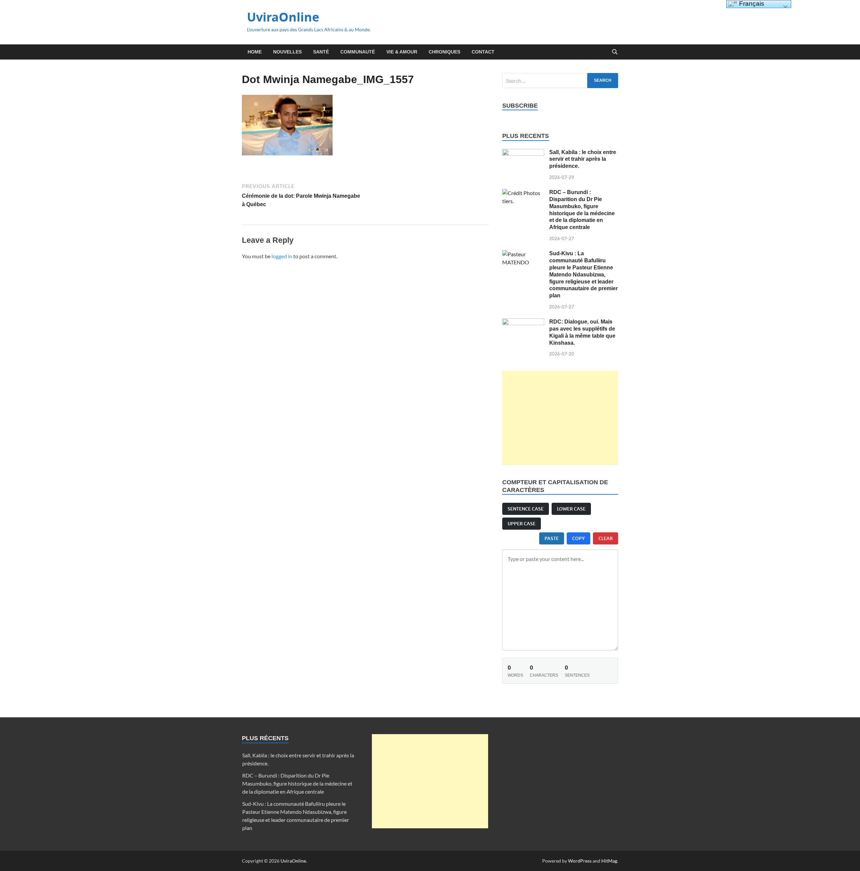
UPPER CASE (521, 523)
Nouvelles (287, 51)
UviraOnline (283, 17)
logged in (281, 256)
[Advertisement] (560, 418)
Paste (552, 538)
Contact (483, 51)
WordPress (580, 861)
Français (750, 3)
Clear (605, 538)
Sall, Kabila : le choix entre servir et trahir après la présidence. (582, 159)
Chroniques (444, 51)
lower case (571, 509)
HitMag (609, 861)
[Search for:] (560, 80)
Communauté (357, 51)
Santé (321, 51)
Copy (578, 538)
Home (255, 51)
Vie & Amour (401, 51)
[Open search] (615, 52)
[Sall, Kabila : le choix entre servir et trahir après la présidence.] (523, 153)
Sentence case (526, 509)
